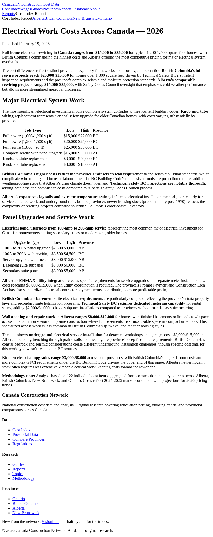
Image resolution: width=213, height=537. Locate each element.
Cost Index (11, 9)
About (94, 9)
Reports (65, 9)
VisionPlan (50, 521)
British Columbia (58, 18)
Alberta (38, 18)
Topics (17, 473)
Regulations (22, 444)
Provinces (51, 9)
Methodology (23, 478)
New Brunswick (85, 18)
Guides (37, 9)
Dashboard (80, 9)
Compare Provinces (28, 439)
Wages (25, 9)
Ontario (105, 18)
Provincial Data (25, 434)
